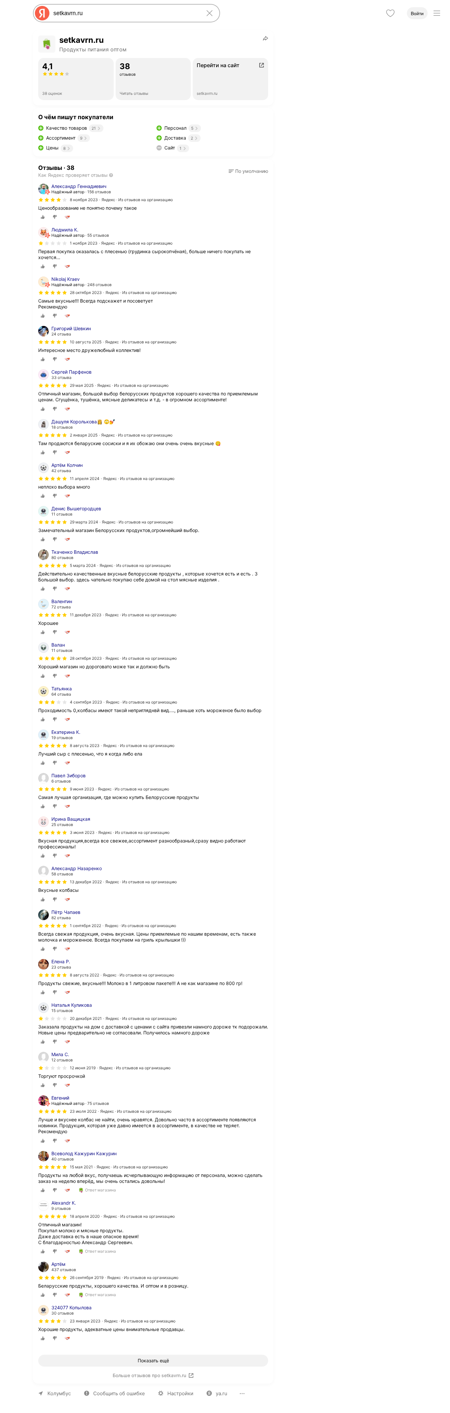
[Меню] (436, 13)
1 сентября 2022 (85, 925)
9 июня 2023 (82, 788)
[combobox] (125, 13)
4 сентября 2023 (86, 702)
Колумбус (59, 1393)
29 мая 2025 (82, 385)
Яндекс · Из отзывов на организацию (137, 199)
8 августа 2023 (84, 745)
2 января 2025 (84, 435)
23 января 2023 (85, 1321)
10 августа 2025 (85, 341)
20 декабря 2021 (86, 1018)
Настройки (180, 1393)
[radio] (42, 217)
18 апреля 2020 (85, 1216)
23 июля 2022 (83, 1111)
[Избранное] (390, 13)
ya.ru (221, 1393)
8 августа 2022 (84, 975)
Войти (417, 13)
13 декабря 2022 (86, 881)
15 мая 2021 (81, 1166)
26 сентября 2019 (86, 1277)
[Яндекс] (42, 13)
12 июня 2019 (83, 1067)
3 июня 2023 (82, 832)
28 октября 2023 (86, 292)
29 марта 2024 (84, 522)
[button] (248, 171)
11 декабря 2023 (85, 614)
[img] (52, 199)
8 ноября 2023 (84, 199)
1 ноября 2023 (84, 243)
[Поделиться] (265, 38)
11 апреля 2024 (84, 478)
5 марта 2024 (83, 565)
